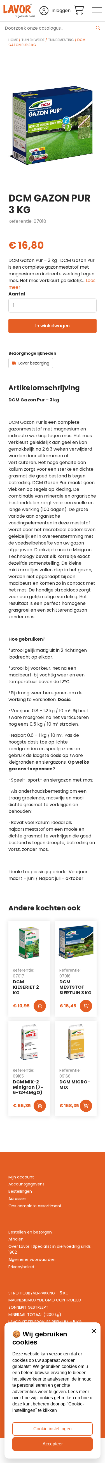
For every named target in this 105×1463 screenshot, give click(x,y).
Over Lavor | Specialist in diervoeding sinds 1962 (49, 1249)
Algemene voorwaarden (31, 1259)
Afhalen (16, 1239)
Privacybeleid (21, 1267)
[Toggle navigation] (97, 10)
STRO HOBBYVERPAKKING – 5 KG (38, 1293)
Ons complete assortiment (35, 1206)
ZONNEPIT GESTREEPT (28, 1307)
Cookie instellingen (52, 1428)
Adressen (17, 1198)
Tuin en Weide (33, 39)
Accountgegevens (26, 1184)
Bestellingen (20, 1191)
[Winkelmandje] (83, 10)
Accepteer (53, 1443)
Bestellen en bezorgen (30, 1232)
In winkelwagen (52, 326)
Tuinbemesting (61, 39)
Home (13, 39)
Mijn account (21, 1177)
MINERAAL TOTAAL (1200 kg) (34, 1314)
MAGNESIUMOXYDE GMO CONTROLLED (44, 1300)
